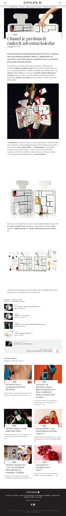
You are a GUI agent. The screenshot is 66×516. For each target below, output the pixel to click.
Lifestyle (16, 313)
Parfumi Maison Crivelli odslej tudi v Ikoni (16, 429)
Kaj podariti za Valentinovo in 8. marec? (43, 467)
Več (30, 395)
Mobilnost (56, 495)
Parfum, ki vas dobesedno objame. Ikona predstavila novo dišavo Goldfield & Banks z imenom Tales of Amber (45, 390)
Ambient (47, 495)
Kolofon (44, 510)
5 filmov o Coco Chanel (21, 315)
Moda (16, 304)
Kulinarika (39, 495)
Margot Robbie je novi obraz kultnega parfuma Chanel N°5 (46, 431)
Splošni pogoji (37, 510)
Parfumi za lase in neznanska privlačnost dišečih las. (15, 387)
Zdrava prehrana (49, 7)
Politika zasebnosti (53, 510)
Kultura (38, 497)
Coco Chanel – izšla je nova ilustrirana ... (27, 306)
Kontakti (29, 500)
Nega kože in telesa (33, 7)
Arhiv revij (36, 500)
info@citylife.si (36, 512)
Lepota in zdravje (26, 495)
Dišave (22, 7)
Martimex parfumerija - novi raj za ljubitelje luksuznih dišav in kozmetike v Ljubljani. (15, 468)
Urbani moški (29, 497)
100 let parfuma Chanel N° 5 (23, 333)
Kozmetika (14, 7)
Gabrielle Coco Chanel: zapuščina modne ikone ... (30, 324)
